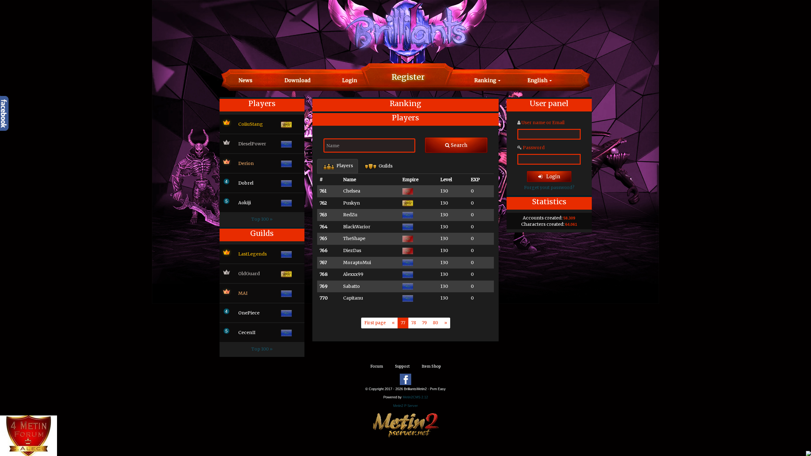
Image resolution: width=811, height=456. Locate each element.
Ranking (485, 80)
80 (435, 323)
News (245, 80)
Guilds (385, 166)
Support (402, 366)
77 (403, 323)
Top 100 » (261, 219)
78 (413, 323)
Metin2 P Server (405, 406)
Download (297, 80)
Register (408, 77)
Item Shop (431, 366)
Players (344, 165)
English (538, 80)
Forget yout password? (549, 187)
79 (424, 323)
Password (534, 147)
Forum (376, 366)
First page (375, 323)
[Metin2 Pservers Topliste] (406, 425)
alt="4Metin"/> (15, 448)
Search (458, 145)
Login (349, 80)
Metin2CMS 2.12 (415, 397)
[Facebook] (405, 379)
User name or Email (543, 122)
